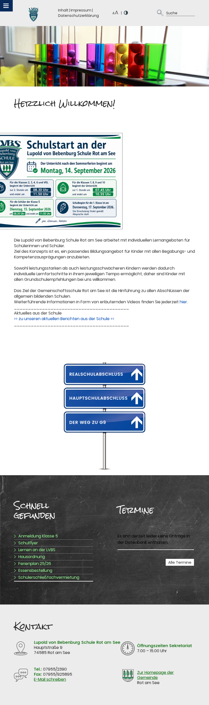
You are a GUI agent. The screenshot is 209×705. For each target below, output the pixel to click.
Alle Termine (179, 562)
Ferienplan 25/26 (34, 563)
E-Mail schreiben (50, 679)
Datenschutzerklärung (78, 15)
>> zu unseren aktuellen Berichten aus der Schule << (64, 319)
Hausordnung (31, 557)
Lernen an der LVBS (36, 550)
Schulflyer (28, 543)
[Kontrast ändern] (126, 13)
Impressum (81, 10)
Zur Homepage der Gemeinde (155, 675)
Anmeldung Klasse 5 (38, 536)
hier (183, 302)
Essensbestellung (35, 570)
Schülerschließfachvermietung (48, 577)
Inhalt (63, 10)
